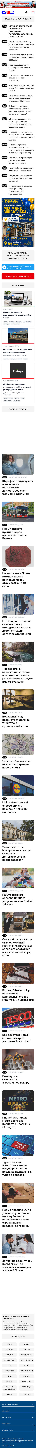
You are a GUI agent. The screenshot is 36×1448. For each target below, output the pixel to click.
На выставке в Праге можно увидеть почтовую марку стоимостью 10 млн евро (21, 98)
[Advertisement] (18, 433)
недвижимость (26, 1371)
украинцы (26, 1387)
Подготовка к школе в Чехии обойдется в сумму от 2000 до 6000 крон (21, 57)
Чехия (9, 1344)
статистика (26, 1394)
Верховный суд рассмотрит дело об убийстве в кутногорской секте (20, 160)
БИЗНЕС (20, 757)
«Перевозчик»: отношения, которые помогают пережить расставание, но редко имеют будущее (17, 675)
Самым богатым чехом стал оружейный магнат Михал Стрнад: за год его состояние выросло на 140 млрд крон (17, 947)
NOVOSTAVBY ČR (6, 1417)
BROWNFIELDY (6, 1411)
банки (9, 1394)
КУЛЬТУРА (21, 569)
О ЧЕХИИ (20, 1072)
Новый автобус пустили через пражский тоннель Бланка (19, 67)
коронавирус (26, 1355)
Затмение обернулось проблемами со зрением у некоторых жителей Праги (17, 1265)
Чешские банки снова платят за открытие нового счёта (16, 764)
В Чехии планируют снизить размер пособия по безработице (21, 78)
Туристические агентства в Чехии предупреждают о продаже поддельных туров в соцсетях (17, 1168)
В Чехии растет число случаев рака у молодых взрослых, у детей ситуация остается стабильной (16, 627)
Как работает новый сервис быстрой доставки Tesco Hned (16, 1038)
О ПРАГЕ (20, 525)
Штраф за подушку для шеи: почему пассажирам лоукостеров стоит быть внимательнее (21, 31)
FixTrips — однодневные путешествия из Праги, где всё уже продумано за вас (17, 387)
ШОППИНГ (21, 798)
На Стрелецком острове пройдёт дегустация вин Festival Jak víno (17, 899)
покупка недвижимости (9, 1388)
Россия (27, 1350)
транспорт (26, 1381)
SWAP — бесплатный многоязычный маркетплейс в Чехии (17, 315)
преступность (27, 1360)
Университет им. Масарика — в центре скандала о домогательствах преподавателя (16, 853)
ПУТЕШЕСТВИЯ (22, 477)
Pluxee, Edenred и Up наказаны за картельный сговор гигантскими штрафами (18, 995)
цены (9, 1376)
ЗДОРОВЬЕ (21, 617)
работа (26, 1365)
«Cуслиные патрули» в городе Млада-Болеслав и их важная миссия (21, 88)
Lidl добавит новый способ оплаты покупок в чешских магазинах (20, 178)
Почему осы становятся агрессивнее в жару (15, 1079)
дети (9, 1365)
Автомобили (9, 1360)
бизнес (9, 1381)
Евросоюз (9, 1371)
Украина (9, 1355)
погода (26, 1376)
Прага (26, 1344)
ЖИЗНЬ (20, 665)
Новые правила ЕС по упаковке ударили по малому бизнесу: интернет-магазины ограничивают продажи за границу (16, 1217)
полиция (9, 1350)
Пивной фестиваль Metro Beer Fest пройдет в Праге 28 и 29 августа (16, 1122)
